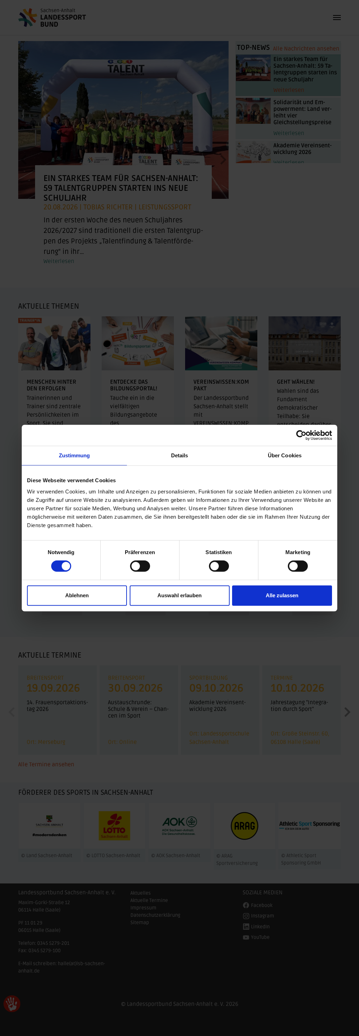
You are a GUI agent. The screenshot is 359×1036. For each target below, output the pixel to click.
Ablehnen (77, 595)
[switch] (140, 566)
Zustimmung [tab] (74, 455)
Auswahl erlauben (179, 595)
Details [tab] (179, 455)
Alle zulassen (282, 595)
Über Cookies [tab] (285, 455)
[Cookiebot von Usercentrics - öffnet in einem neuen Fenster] (301, 435)
